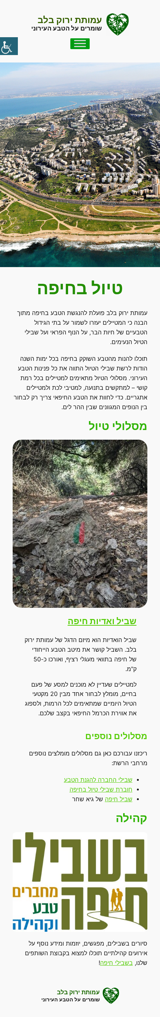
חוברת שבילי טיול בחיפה (101, 789)
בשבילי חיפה (116, 962)
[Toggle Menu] (80, 43)
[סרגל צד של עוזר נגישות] (9, 46)
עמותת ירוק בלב (70, 20)
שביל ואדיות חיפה (102, 621)
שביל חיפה (118, 799)
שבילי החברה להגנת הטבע (98, 779)
